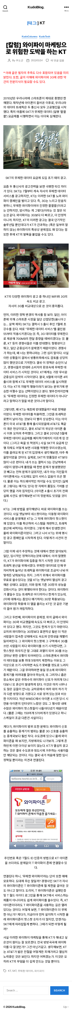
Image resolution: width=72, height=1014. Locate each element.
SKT (14, 970)
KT (9, 970)
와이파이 (39, 970)
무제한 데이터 (25, 970)
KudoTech (44, 36)
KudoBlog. (36, 7)
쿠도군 (19, 60)
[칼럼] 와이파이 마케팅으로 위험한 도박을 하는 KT (36, 48)
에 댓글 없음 (57, 60)
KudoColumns (29, 36)
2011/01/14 (36, 60)
